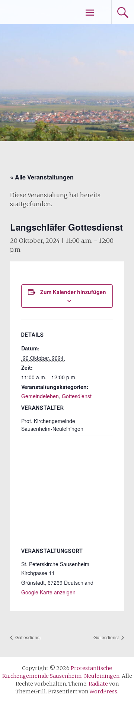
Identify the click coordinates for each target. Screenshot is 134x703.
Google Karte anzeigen (48, 592)
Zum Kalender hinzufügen (73, 292)
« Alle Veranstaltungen (42, 177)
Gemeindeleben (40, 396)
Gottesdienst (77, 396)
